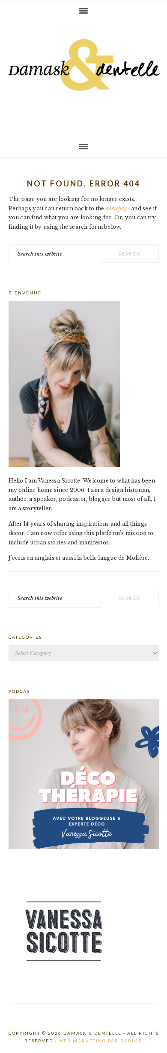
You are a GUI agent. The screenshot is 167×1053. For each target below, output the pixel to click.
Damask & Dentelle (83, 75)
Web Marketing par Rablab (101, 1040)
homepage (118, 208)
